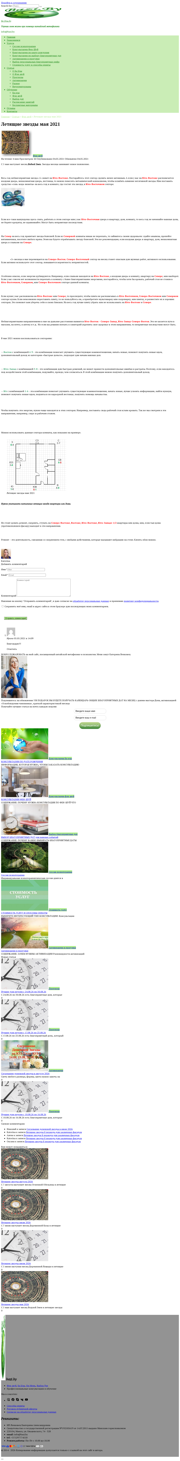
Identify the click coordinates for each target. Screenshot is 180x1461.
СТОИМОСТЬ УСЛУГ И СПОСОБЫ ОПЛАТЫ (24, 912)
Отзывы (11, 108)
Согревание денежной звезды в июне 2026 (50, 1129)
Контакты (12, 111)
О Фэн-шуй (18, 74)
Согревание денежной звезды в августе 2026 (25, 1073)
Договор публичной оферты (22, 1408)
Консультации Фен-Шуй (25, 49)
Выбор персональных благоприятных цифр (35, 61)
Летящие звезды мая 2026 (15, 1304)
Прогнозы (17, 77)
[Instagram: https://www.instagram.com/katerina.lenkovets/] (8, 1400)
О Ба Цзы (17, 71)
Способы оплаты (16, 1405)
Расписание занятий (23, 102)
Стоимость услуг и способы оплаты (31, 64)
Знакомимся (13, 40)
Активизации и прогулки (26, 58)
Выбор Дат (42, 1385)
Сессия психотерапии (24, 46)
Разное (16, 83)
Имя (4, 569)
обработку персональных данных (91, 601)
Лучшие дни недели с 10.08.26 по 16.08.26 (23, 1114)
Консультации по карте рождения (30, 52)
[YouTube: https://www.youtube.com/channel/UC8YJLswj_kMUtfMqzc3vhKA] (26, 1400)
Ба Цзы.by (6, 21)
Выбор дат (18, 98)
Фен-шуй (11, 1385)
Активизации (19, 80)
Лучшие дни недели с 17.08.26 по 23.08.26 (23, 1032)
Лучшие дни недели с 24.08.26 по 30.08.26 (23, 991)
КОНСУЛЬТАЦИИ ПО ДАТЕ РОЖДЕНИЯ (22, 761)
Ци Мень (31, 1385)
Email (4, 574)
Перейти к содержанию (14, 2)
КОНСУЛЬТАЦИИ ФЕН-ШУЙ (16, 799)
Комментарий (8, 595)
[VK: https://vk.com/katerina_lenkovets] (22, 1400)
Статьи (10, 67)
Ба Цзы (21, 1385)
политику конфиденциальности (141, 601)
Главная (11, 37)
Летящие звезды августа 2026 (17, 1181)
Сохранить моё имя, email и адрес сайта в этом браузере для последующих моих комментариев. (56, 606)
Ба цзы (16, 92)
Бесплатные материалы (25, 105)
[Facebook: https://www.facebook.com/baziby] (13, 1400)
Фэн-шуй (17, 95)
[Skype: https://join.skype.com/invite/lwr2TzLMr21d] (17, 1400)
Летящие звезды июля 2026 (16, 1222)
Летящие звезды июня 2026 (16, 1263)
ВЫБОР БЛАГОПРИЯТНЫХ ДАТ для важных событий (29, 837)
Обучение (12, 89)
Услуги (10, 43)
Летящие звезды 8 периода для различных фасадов (54, 1132)
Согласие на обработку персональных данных (31, 1411)
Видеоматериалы (21, 86)
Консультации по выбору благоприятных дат (36, 55)
